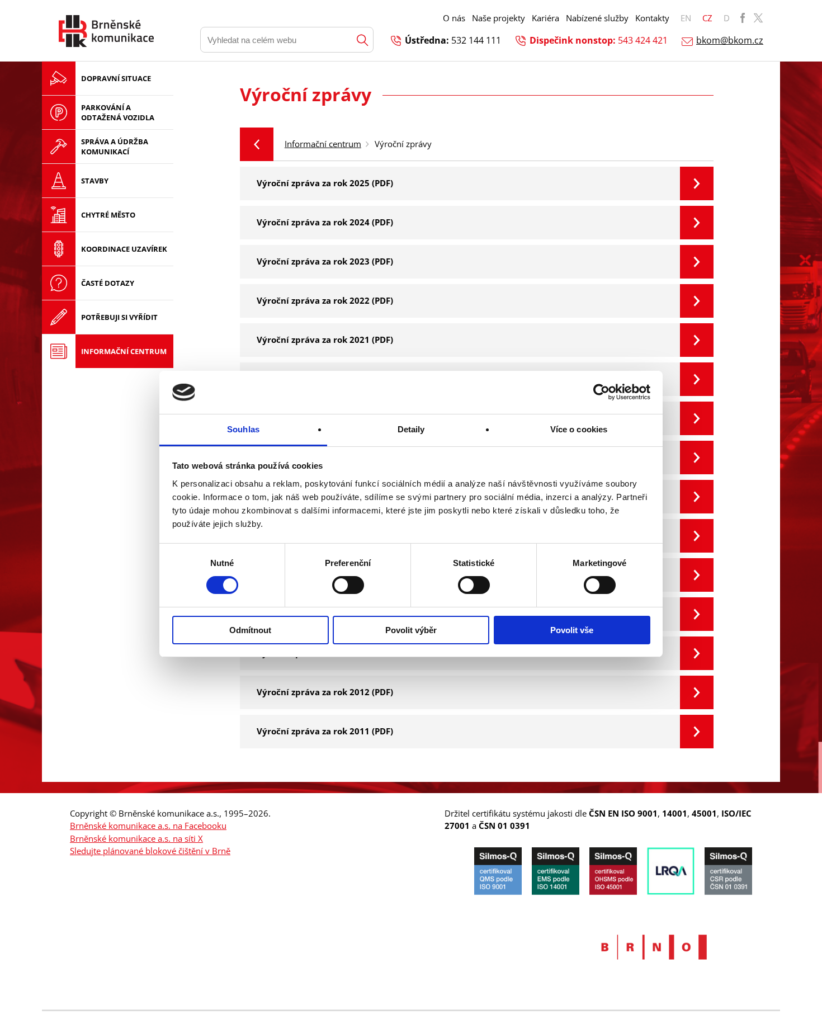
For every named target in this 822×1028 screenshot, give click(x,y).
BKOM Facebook (743, 18)
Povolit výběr (411, 630)
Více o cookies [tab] (578, 429)
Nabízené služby (597, 17)
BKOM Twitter (758, 18)
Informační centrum (323, 143)
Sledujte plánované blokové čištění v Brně (150, 850)
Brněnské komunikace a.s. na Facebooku (148, 825)
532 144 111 (476, 40)
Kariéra (545, 17)
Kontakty (652, 17)
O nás (454, 17)
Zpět (256, 144)
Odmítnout (250, 630)
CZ (707, 17)
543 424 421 (643, 40)
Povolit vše (571, 630)
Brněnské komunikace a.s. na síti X (136, 838)
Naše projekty (498, 17)
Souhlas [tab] (243, 429)
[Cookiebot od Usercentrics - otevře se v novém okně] (601, 392)
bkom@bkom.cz (729, 40)
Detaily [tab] (411, 429)
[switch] (348, 585)
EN (686, 17)
